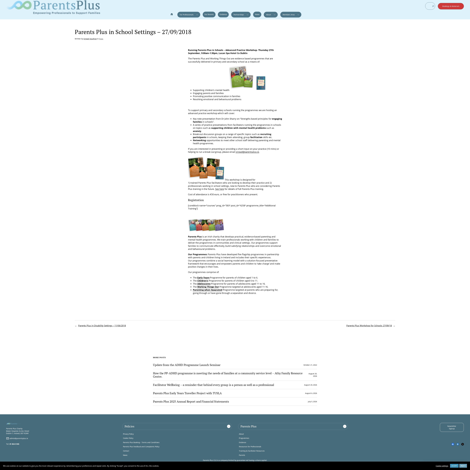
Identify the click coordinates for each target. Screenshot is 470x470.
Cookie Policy (128, 438)
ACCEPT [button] (454, 466)
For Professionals (186, 14)
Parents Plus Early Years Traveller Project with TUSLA (187, 393)
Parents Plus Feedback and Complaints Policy (141, 446)
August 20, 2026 (310, 385)
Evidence (223, 14)
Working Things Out (208, 286)
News (257, 14)
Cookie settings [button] (442, 466)
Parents (242, 455)
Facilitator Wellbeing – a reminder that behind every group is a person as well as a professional (213, 385)
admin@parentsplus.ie (18, 438)
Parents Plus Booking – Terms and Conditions (141, 442)
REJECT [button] (463, 466)
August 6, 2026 (311, 393)
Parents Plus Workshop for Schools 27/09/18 (369, 325)
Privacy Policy (128, 434)
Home (172, 14)
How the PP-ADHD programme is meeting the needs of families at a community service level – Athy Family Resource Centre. (228, 375)
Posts (101, 39)
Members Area (289, 14)
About (268, 14)
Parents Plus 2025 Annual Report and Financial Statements (191, 401)
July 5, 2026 (312, 401)
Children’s (202, 280)
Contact (126, 451)
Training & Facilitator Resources (252, 451)
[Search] (433, 6)
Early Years (203, 277)
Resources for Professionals (250, 446)
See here (219, 189)
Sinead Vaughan (90, 39)
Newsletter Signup (451, 427)
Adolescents (204, 283)
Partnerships (239, 14)
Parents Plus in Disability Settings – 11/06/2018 (102, 325)
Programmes (244, 438)
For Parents (209, 14)
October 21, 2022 (310, 365)
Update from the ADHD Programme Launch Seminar (186, 365)
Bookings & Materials (450, 6)
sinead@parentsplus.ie (247, 151)
